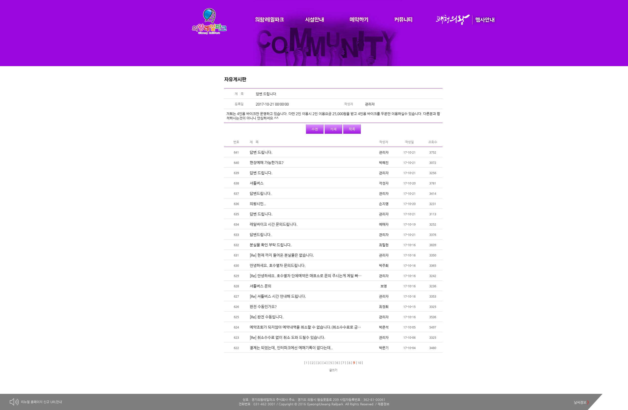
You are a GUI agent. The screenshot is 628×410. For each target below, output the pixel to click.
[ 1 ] (306, 362)
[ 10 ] (359, 362)
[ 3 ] (318, 362)
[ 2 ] (312, 362)
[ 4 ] (324, 362)
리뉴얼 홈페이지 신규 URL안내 (41, 402)
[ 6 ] (337, 362)
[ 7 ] (343, 362)
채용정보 (383, 404)
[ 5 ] (331, 362)
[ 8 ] (349, 362)
